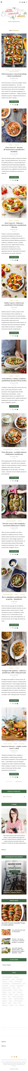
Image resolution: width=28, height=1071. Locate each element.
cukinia (10, 981)
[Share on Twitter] (14, 105)
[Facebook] (19, 2)
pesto (9, 996)
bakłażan (16, 977)
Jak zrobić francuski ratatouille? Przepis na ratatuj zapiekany (13, 924)
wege (19, 1003)
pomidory (4, 998)
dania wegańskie (5, 983)
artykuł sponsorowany (7, 977)
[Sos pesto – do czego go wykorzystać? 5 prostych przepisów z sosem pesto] (5, 941)
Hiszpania (4, 992)
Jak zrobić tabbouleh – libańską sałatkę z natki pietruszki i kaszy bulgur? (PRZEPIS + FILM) (18, 950)
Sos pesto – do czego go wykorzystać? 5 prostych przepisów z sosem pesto (18, 940)
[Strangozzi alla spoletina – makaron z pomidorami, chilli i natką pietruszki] (14, 649)
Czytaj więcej (14, 101)
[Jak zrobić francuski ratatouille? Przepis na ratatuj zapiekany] (14, 912)
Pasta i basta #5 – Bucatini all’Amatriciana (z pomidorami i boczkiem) (14, 149)
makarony (4, 994)
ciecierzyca (4, 981)
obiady (22, 994)
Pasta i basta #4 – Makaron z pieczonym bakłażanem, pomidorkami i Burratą (14, 225)
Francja (15, 990)
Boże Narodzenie (5, 979)
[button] (2, 877)
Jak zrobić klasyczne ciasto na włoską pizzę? (18, 930)
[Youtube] (24, 2)
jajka (10, 992)
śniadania (22, 1005)
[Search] (26, 2)
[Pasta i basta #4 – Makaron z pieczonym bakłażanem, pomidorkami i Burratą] (14, 201)
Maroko (10, 994)
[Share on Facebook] (12, 105)
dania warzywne (18, 981)
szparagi (4, 1003)
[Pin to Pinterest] (15, 105)
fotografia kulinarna (7, 990)
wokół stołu (5, 1005)
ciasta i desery (19, 979)
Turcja (14, 1003)
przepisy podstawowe (18, 998)
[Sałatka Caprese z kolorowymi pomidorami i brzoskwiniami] (14, 281)
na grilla (16, 994)
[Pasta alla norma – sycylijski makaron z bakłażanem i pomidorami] (14, 430)
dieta (24, 983)
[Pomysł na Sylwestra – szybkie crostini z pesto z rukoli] (14, 724)
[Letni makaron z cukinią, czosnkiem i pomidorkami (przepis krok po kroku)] (14, 357)
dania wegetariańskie (16, 983)
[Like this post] (10, 105)
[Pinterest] (22, 2)
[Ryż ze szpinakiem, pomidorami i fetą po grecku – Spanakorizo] (14, 575)
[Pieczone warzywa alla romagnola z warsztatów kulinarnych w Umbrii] (14, 502)
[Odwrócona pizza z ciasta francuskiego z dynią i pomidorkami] (14, 50)
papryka (4, 996)
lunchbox (19, 992)
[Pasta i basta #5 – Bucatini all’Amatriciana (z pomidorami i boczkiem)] (14, 125)
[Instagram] (20, 2)
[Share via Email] (17, 105)
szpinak (9, 1003)
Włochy (11, 1005)
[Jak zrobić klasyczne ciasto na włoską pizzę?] (5, 932)
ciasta (13, 979)
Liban (14, 992)
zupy (16, 1005)
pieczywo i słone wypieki (17, 996)
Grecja (20, 990)
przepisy (10, 998)
